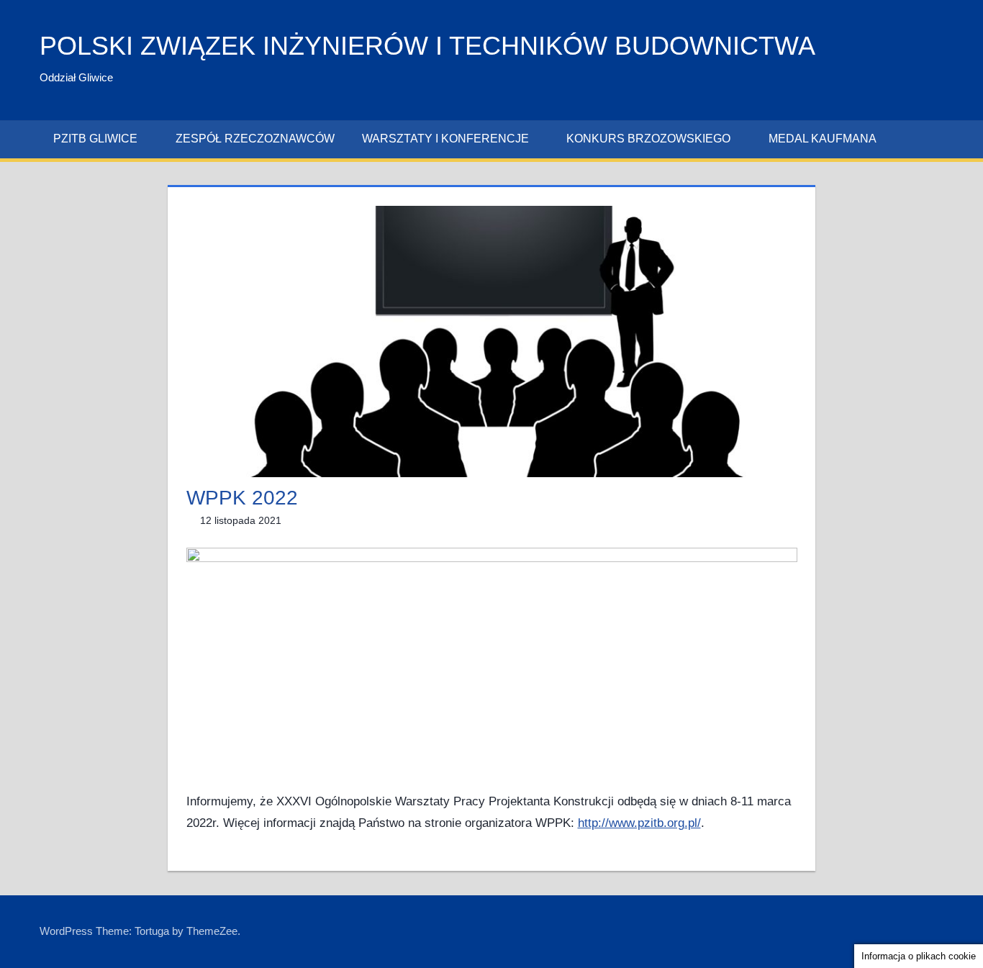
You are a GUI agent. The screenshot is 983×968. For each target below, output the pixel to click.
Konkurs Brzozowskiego (648, 138)
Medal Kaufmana (822, 138)
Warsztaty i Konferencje (445, 138)
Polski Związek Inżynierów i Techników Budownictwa (427, 45)
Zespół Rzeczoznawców (255, 138)
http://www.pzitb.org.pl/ (639, 823)
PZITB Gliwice (95, 138)
